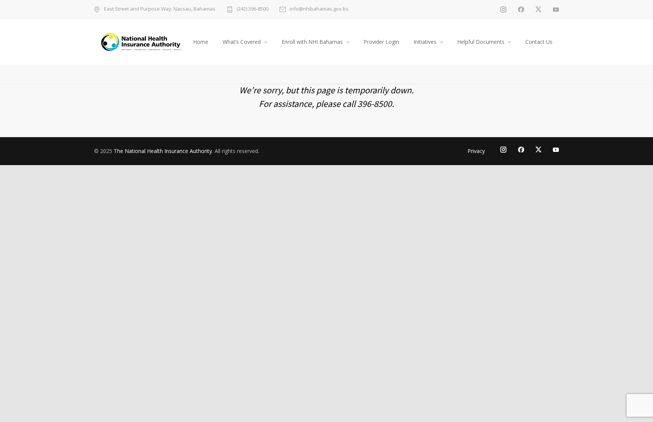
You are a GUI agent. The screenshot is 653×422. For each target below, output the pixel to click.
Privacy (476, 151)
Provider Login (381, 41)
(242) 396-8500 (252, 9)
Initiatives (424, 41)
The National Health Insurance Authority (163, 151)
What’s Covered (242, 41)
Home (200, 41)
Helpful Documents (480, 41)
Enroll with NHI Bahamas (312, 41)
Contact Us (538, 41)
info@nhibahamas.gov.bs (318, 9)
